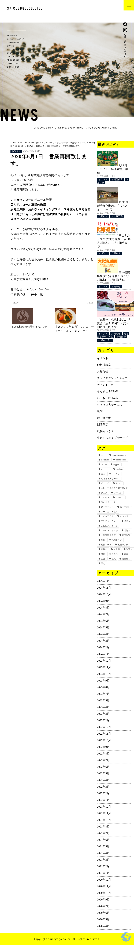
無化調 (117, 549)
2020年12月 (104, 879)
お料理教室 (116, 179)
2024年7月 (103, 614)
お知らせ (16, 151)
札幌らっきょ (105, 340)
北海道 (127, 530)
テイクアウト (107, 516)
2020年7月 (103, 906)
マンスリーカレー (109, 521)
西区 (103, 559)
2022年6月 (103, 766)
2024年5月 (103, 627)
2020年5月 (103, 919)
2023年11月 (104, 667)
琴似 (103, 554)
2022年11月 (104, 733)
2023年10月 (104, 673)
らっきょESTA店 (107, 398)
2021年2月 (103, 866)
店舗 (100, 411)
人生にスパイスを (109, 530)
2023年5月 (103, 700)
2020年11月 (104, 886)
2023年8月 (103, 687)
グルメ (104, 493)
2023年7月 (103, 693)
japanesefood (121, 460)
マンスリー (125, 516)
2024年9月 (103, 600)
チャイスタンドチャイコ (112, 378)
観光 (113, 559)
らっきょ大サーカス (113, 335)
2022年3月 (103, 786)
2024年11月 (104, 587)
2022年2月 (103, 793)
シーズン (118, 493)
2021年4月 (103, 853)
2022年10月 (104, 740)
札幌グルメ (116, 540)
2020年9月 (103, 899)
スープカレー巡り (109, 511)
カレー (119, 483)
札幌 (103, 540)
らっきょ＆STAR (107, 391)
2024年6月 (103, 620)
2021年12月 (104, 806)
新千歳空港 (116, 216)
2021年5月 (103, 846)
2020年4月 (103, 926)
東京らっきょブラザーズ (112, 437)
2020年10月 (104, 892)
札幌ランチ (123, 544)
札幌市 (104, 549)
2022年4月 (103, 780)
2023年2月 (103, 720)
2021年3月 (103, 859)
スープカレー (126, 507)
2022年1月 (103, 800)
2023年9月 (103, 680)
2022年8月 (103, 753)
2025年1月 (103, 581)
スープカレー (107, 507)
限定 (103, 563)
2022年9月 (103, 746)
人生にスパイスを (109, 526)
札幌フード (106, 544)
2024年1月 (103, 654)
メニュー (128, 521)
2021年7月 (103, 833)
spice (103, 474)
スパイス (105, 497)
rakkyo (104, 464)
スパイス (120, 497)
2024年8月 (103, 607)
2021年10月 (104, 819)
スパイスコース (108, 502)
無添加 (129, 549)
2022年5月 (103, 773)
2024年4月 (103, 634)
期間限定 (121, 337)
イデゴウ (105, 483)
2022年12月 (104, 727)
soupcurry (105, 469)
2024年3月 (103, 640)
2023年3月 (103, 713)
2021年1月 (103, 872)
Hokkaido (105, 460)
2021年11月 (104, 813)
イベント (102, 179)
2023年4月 (103, 707)
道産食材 (126, 559)
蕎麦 (126, 554)
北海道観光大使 (108, 535)
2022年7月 (103, 760)
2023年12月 (104, 660)
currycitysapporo (119, 455)
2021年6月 (103, 839)
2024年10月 (104, 594)
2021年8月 (103, 826)
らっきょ (115, 474)
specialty (119, 469)
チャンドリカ (105, 384)
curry (103, 455)
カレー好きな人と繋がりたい (114, 488)
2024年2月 (103, 647)
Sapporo (116, 464)
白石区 (114, 554)
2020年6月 (103, 912)
